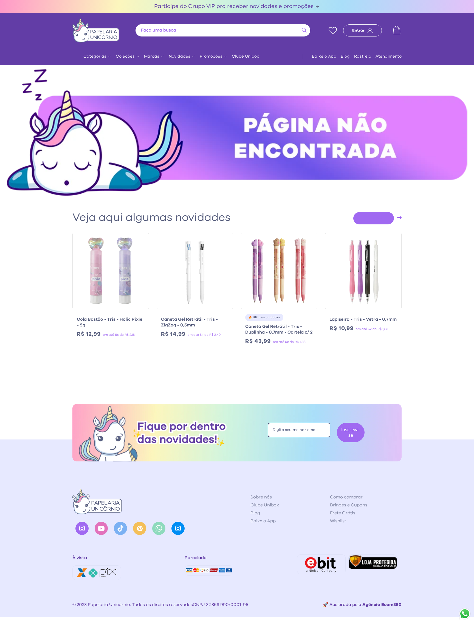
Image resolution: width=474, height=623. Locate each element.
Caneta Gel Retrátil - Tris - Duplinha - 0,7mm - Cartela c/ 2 (278, 329)
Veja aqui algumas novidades (151, 217)
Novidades (179, 56)
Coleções (125, 56)
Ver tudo (373, 217)
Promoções (211, 56)
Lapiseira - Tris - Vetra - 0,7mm (363, 319)
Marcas (151, 56)
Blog (345, 56)
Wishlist (338, 521)
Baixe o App (324, 56)
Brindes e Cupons (348, 505)
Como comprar (346, 497)
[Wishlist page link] (333, 30)
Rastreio (362, 56)
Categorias (94, 56)
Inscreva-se (350, 432)
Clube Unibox (245, 56)
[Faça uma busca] (304, 30)
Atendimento (389, 56)
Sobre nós (261, 497)
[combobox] (223, 30)
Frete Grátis (342, 513)
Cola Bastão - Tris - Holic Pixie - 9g (109, 322)
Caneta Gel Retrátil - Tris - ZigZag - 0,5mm (189, 322)
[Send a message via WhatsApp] (464, 613)
